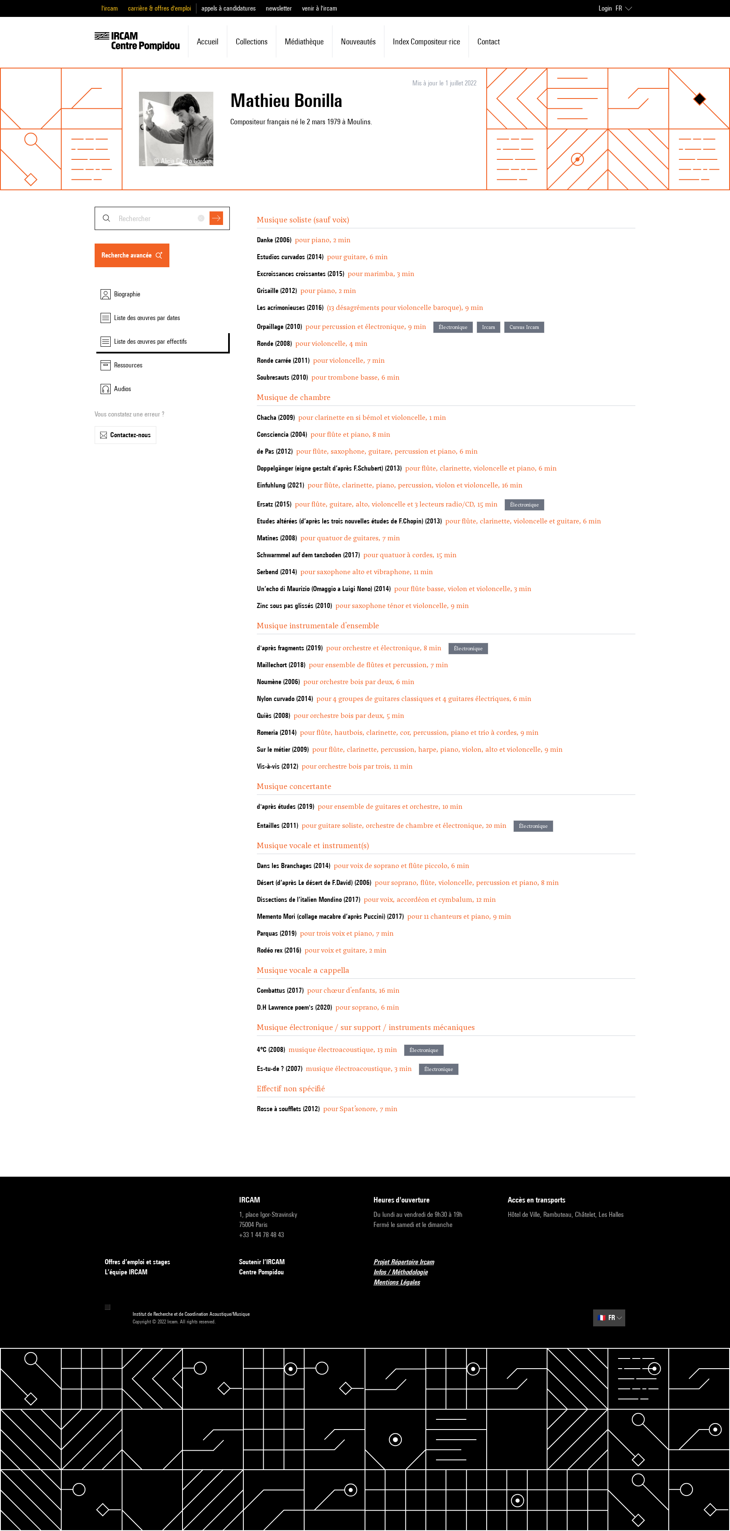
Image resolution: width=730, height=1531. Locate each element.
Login (605, 8)
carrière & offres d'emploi (159, 8)
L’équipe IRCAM (126, 1272)
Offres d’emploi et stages (137, 1262)
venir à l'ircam (319, 8)
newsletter (279, 8)
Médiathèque (304, 41)
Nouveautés (358, 41)
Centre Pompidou (261, 1272)
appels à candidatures (229, 8)
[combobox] (162, 218)
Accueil (207, 41)
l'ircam (109, 8)
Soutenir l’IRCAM (262, 1262)
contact (488, 41)
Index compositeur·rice (426, 41)
